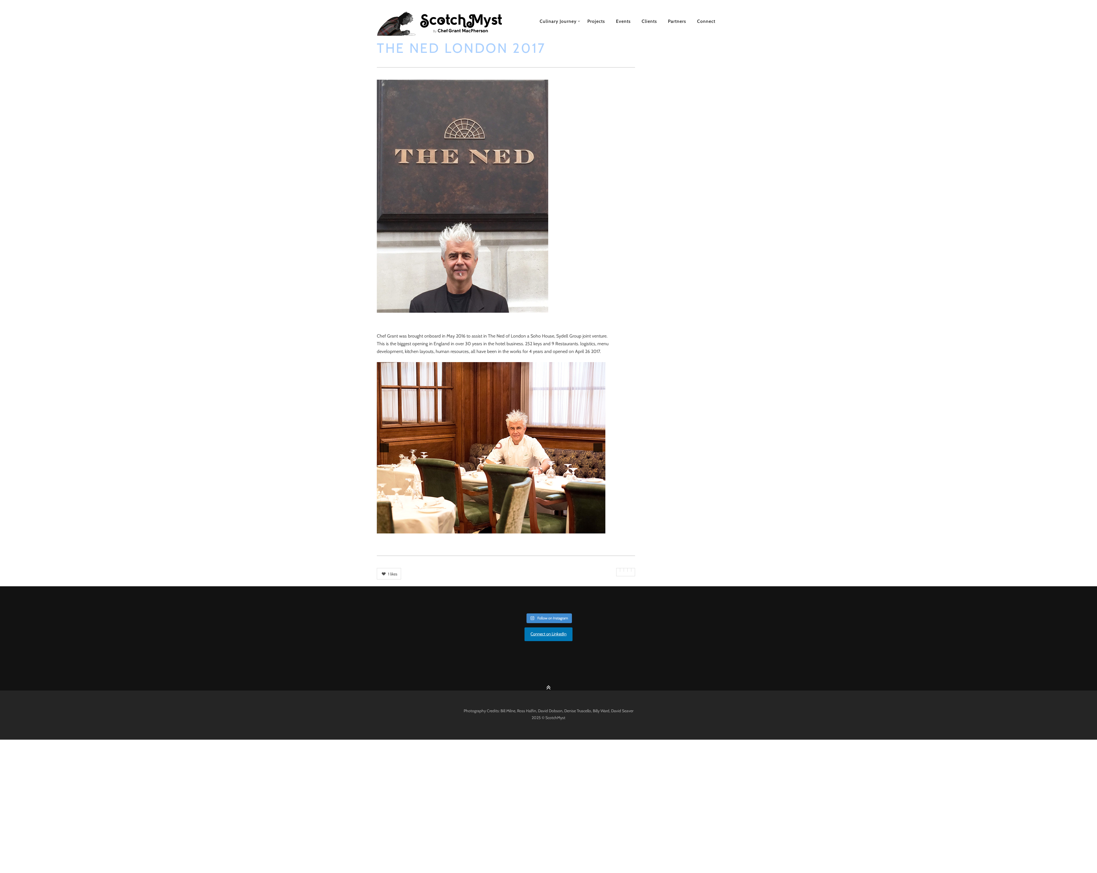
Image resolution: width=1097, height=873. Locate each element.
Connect (706, 21)
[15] (527, 529)
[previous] (384, 447)
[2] (449, 529)
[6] (473, 529)
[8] (485, 529)
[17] (539, 529)
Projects (596, 21)
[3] (455, 529)
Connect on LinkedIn (548, 634)
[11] (503, 529)
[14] (521, 529)
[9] (491, 529)
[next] (597, 447)
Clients (649, 21)
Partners (677, 21)
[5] (467, 529)
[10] (497, 529)
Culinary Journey (558, 21)
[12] (509, 529)
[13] (515, 529)
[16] (533, 529)
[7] (479, 529)
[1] (443, 529)
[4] (461, 529)
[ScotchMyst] (446, 21)
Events (623, 21)
